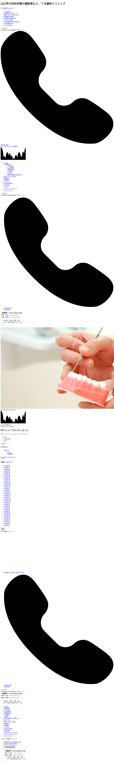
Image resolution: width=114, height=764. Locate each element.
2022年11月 (7, 499)
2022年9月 (7, 502)
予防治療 (10, 166)
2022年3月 (7, 509)
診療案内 (6, 164)
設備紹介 (6, 180)
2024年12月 (7, 481)
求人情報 (6, 185)
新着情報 (10, 454)
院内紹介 (6, 178)
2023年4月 (7, 497)
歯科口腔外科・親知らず (14, 174)
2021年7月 (7, 518)
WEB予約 (7, 309)
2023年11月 (7, 493)
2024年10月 (7, 485)
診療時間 (12, 747)
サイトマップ (8, 190)
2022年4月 (7, 507)
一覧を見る (7, 439)
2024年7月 (7, 486)
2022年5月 (7, 506)
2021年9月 (7, 514)
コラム (6, 187)
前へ (5, 437)
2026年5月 (7, 469)
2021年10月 (7, 513)
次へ (5, 440)
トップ (6, 162)
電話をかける (17, 742)
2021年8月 (7, 516)
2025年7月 (7, 478)
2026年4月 (7, 471)
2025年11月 (7, 476)
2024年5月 (7, 490)
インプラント (8, 720)
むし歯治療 (10, 167)
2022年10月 (7, 500)
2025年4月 (7, 479)
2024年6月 (7, 488)
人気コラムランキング (8, 457)
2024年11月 (7, 483)
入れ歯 (9, 173)
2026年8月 (7, 465)
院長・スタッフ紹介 (10, 176)
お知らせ (11, 426)
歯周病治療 (10, 169)
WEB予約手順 (8, 183)
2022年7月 (7, 504)
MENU (15, 146)
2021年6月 (7, 520)
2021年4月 (7, 523)
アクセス (10, 146)
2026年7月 (7, 467)
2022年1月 (7, 511)
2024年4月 (7, 492)
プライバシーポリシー (10, 188)
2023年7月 (7, 495)
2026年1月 (7, 474)
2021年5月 (7, 521)
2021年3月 (7, 525)
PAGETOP (2, 529)
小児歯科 (10, 171)
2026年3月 (7, 472)
